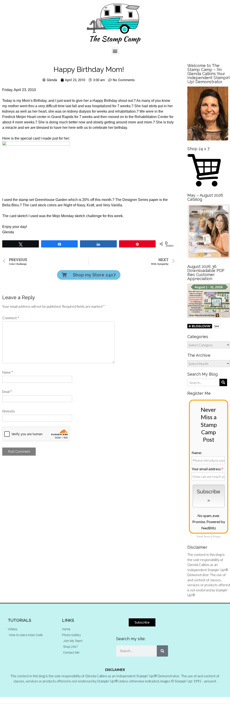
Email (7, 392)
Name (7, 372)
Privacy (217, 536)
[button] (115, 51)
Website (8, 411)
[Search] (162, 651)
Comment (10, 318)
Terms (206, 536)
